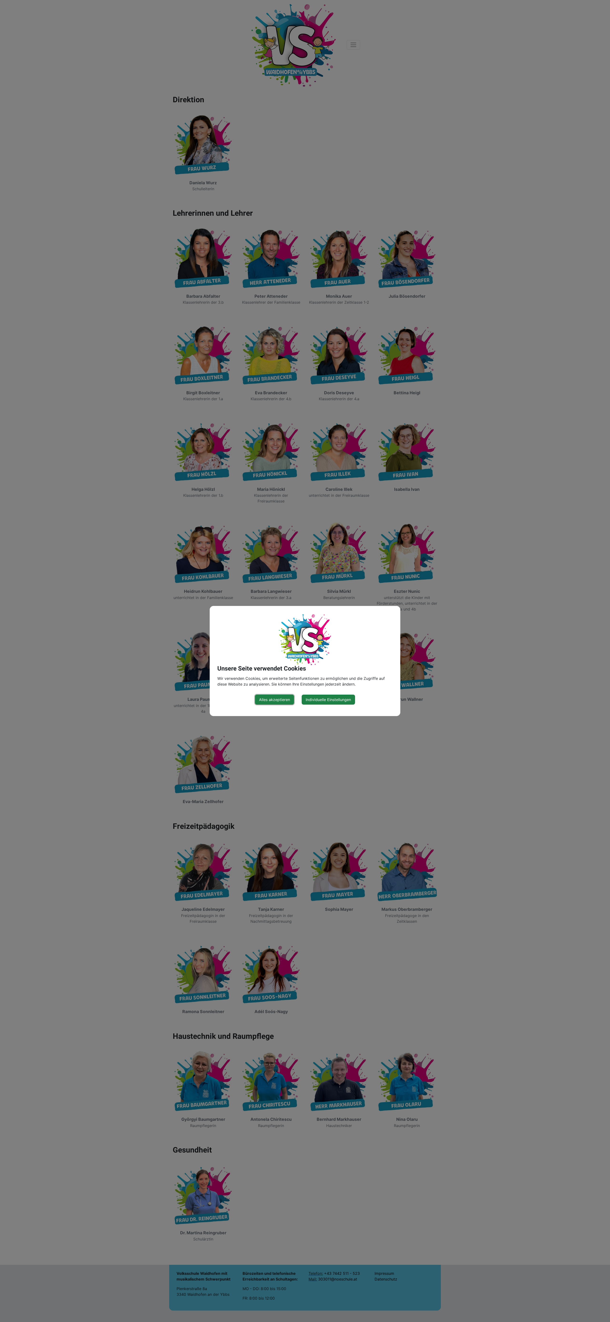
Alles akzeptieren (274, 699)
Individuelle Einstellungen (328, 699)
